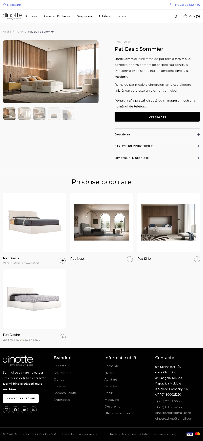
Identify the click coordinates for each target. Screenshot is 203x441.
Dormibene (62, 373)
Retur (108, 393)
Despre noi (85, 16)
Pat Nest (77, 259)
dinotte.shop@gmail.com (174, 418)
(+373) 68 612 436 (187, 5)
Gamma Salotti (65, 393)
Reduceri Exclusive (57, 16)
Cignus (59, 379)
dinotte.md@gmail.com (173, 413)
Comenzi (111, 366)
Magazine (14, 5)
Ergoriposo (62, 400)
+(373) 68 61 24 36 (168, 407)
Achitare (105, 16)
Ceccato (60, 366)
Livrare (121, 16)
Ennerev (122, 42)
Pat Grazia (11, 258)
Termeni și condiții (164, 434)
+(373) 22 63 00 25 (168, 401)
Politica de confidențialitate (129, 434)
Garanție (110, 386)
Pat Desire (11, 335)
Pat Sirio (144, 259)
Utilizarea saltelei (117, 413)
